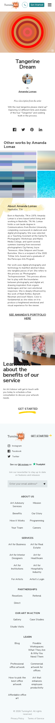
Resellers (17, 595)
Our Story (37, 513)
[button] (49, 5)
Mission (37, 503)
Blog (17, 643)
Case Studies (37, 619)
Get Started (37, 4)
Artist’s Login (37, 579)
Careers (37, 527)
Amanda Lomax (27, 91)
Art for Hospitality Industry (37, 569)
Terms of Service (36, 718)
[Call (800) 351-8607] (25, 5)
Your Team (17, 527)
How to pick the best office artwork (17, 681)
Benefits (17, 513)
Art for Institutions (17, 567)
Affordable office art (17, 696)
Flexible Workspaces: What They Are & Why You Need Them (36, 650)
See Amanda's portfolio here (27, 316)
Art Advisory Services (17, 504)
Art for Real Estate (36, 546)
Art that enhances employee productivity (37, 682)
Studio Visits (17, 626)
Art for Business (17, 544)
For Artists (17, 579)
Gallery (17, 619)
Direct (17, 603)
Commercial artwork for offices (37, 667)
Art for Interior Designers (17, 556)
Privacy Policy (17, 718)
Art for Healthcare (37, 556)
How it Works (17, 520)
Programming (37, 520)
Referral (37, 595)
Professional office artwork (17, 665)
